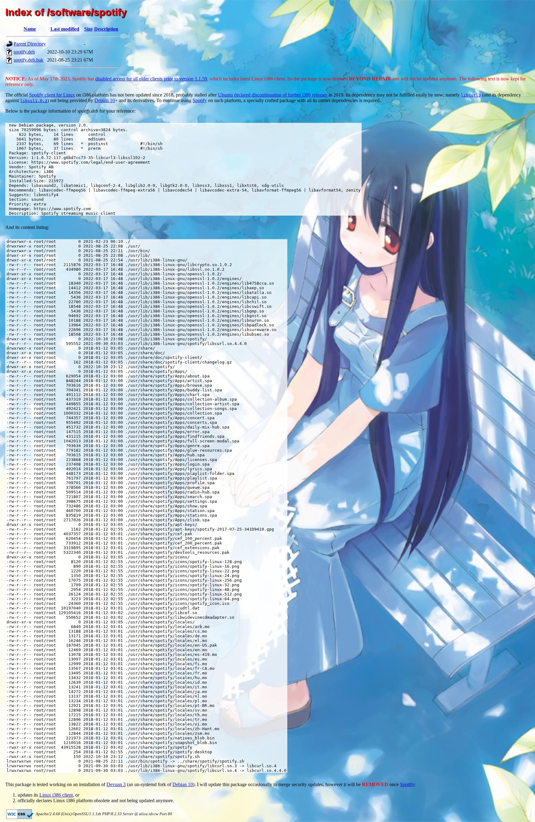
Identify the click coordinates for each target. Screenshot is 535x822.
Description (106, 29)
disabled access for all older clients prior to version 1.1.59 (151, 78)
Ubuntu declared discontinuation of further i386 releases (272, 94)
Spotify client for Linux (52, 94)
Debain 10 (104, 100)
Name (30, 29)
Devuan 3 (116, 784)
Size (88, 29)
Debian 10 (182, 784)
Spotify (200, 100)
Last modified (64, 29)
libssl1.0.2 (33, 100)
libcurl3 (471, 95)
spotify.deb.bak (28, 59)
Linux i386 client (56, 795)
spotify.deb (24, 51)
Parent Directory (30, 43)
